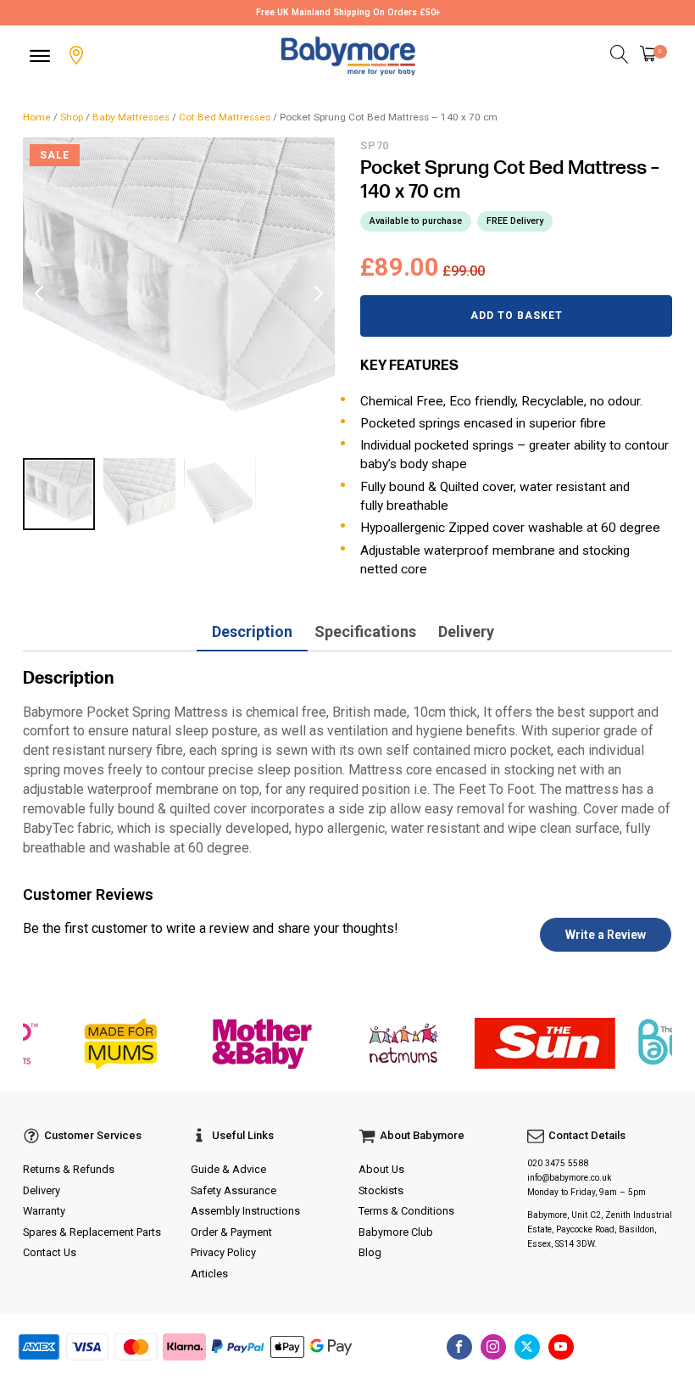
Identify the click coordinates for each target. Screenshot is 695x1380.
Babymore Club (396, 1232)
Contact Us (49, 1252)
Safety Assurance (233, 1190)
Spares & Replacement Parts (92, 1232)
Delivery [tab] (466, 631)
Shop (71, 117)
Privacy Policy (223, 1252)
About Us (381, 1169)
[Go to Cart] (653, 56)
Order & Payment (231, 1232)
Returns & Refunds (68, 1169)
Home (37, 117)
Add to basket (516, 315)
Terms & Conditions (406, 1210)
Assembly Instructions (245, 1210)
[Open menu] (40, 56)
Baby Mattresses (131, 117)
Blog (370, 1252)
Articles (209, 1273)
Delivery (41, 1190)
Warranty (44, 1210)
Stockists (381, 1190)
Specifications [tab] (365, 631)
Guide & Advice (228, 1169)
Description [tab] (252, 631)
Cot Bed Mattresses (224, 117)
